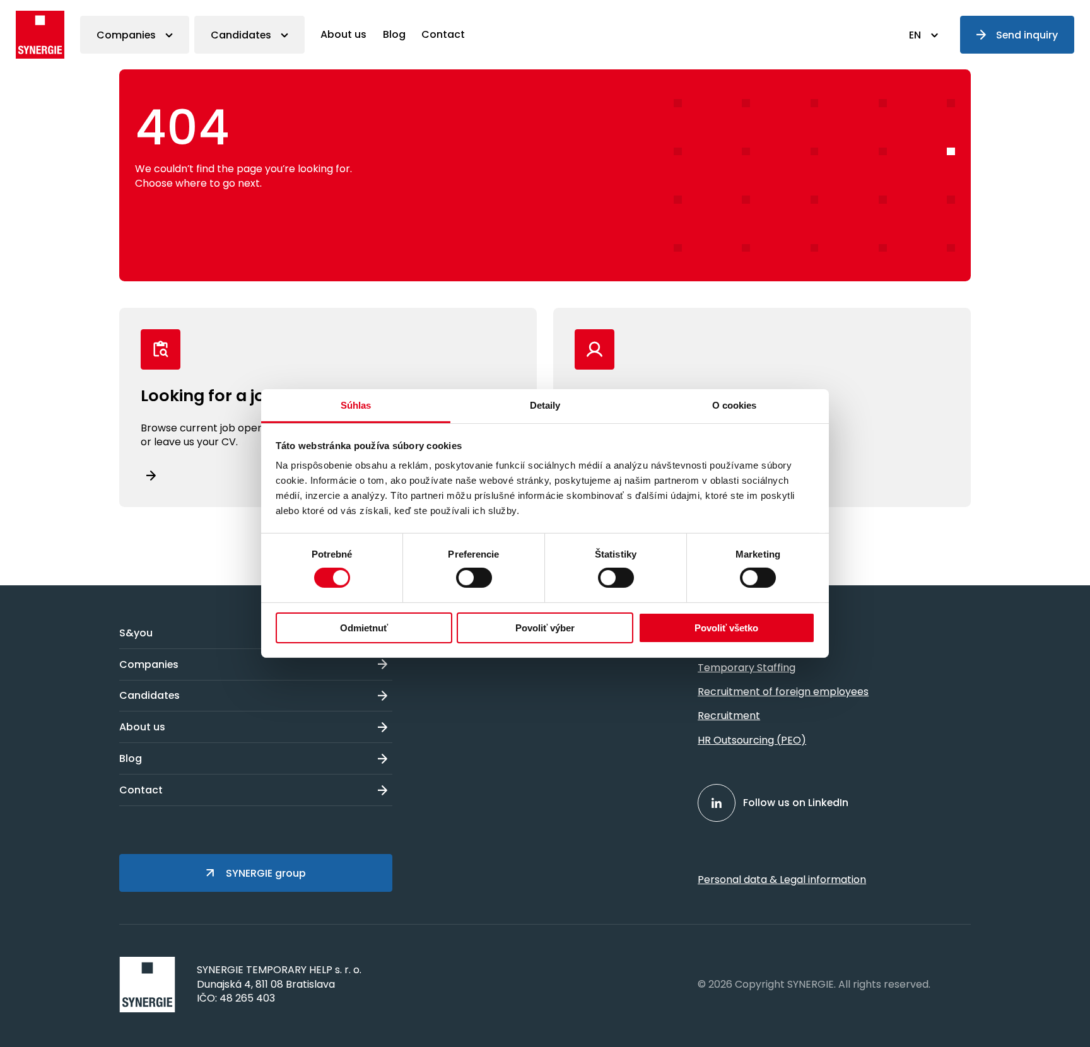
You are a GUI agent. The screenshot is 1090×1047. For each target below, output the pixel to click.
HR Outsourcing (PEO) (752, 740)
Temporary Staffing (746, 667)
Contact (443, 34)
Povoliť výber (545, 628)
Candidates (241, 35)
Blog (394, 34)
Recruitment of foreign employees (783, 691)
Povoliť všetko (726, 628)
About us (343, 34)
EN (915, 35)
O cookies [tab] (734, 405)
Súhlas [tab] (356, 405)
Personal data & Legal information (782, 879)
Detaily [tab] (545, 405)
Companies (126, 35)
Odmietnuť (364, 628)
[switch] (474, 578)
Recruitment (729, 715)
